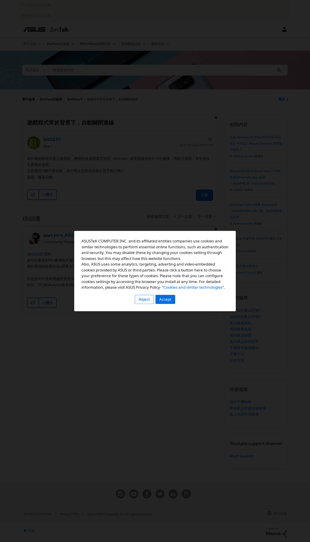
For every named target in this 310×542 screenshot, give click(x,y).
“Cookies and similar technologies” (193, 287)
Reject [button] (144, 299)
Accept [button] (165, 299)
